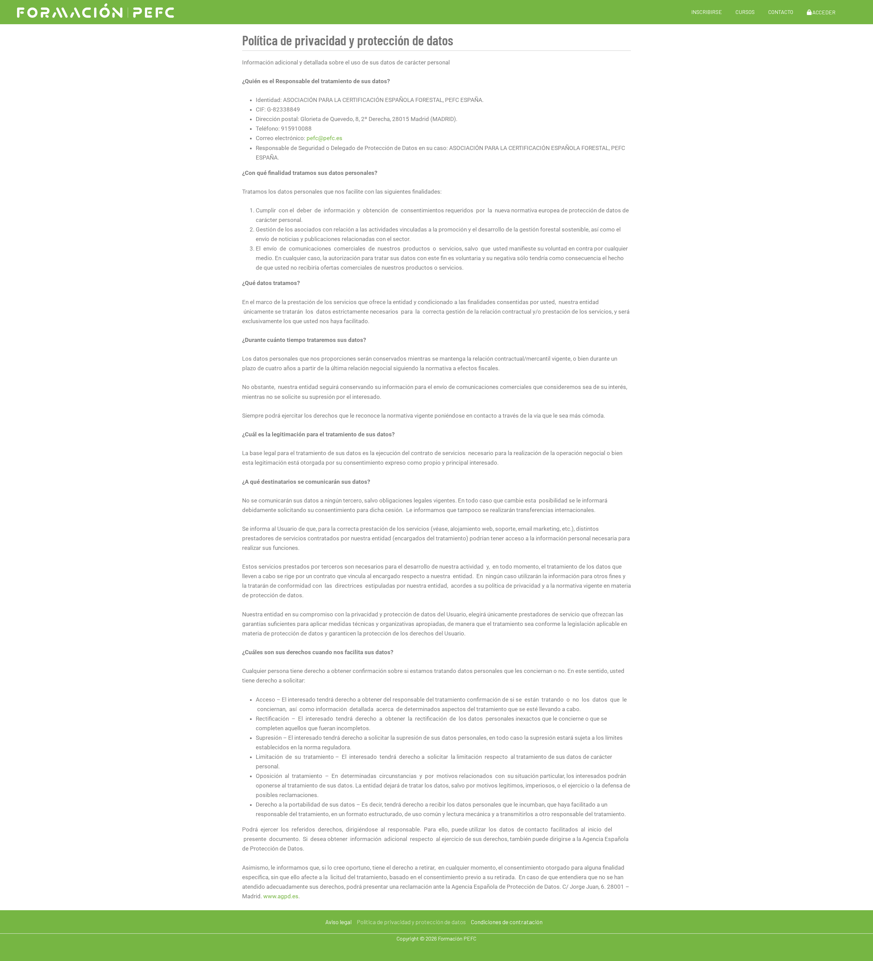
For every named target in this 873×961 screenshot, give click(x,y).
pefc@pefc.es (324, 138)
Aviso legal (338, 921)
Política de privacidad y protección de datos (411, 921)
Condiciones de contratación (507, 921)
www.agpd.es (280, 896)
